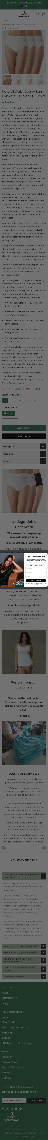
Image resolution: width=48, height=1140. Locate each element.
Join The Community (36, 580)
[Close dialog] (46, 555)
